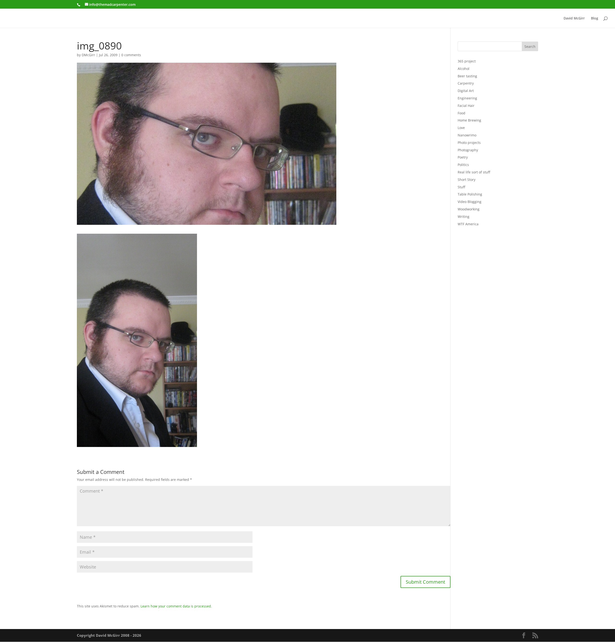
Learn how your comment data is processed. (176, 606)
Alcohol (463, 68)
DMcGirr (88, 55)
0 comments (131, 55)
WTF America (468, 224)
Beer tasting (467, 76)
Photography (468, 150)
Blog (594, 18)
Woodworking (469, 209)
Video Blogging (469, 201)
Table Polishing (470, 194)
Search (529, 46)
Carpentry (466, 83)
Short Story (466, 179)
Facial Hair (466, 105)
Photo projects (469, 142)
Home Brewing (469, 120)
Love (461, 127)
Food (461, 113)
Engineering (467, 98)
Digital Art (466, 90)
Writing (463, 216)
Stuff (461, 187)
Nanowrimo (467, 135)
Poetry (463, 157)
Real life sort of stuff (474, 172)
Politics (463, 164)
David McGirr (574, 18)
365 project (467, 61)
